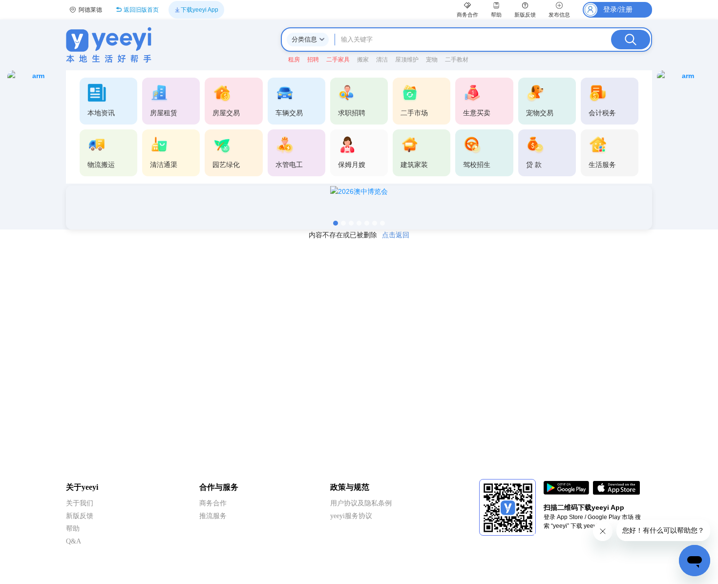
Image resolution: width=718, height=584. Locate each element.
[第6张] (374, 223)
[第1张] (335, 223)
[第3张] (351, 223)
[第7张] (382, 223)
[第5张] (366, 223)
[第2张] (343, 223)
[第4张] (359, 223)
